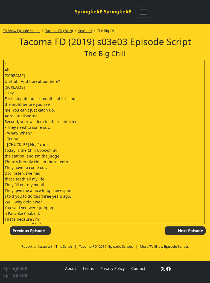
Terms (88, 268)
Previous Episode (29, 230)
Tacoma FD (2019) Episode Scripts (106, 246)
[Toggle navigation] (143, 12)
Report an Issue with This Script (46, 246)
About (70, 268)
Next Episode (190, 230)
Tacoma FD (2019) (59, 30)
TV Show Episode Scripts (21, 30)
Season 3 (85, 30)
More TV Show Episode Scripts (164, 246)
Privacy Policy (112, 268)
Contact (138, 268)
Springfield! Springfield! (103, 11)
